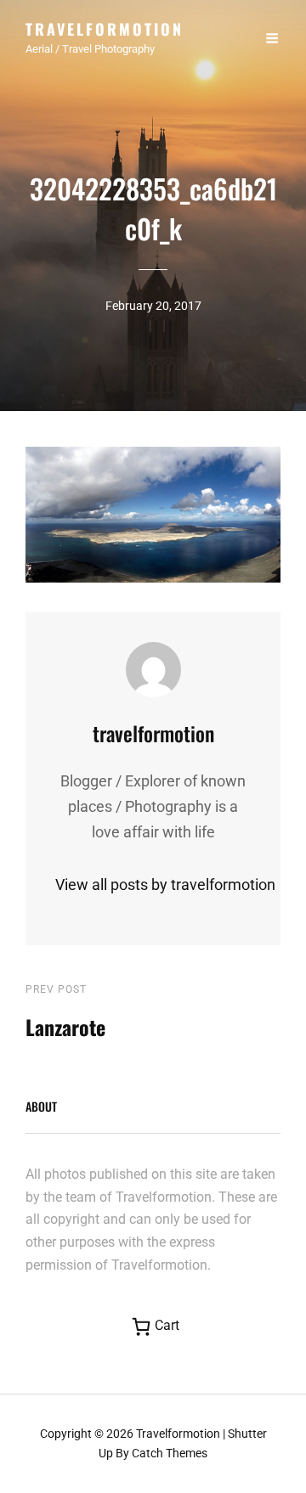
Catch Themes (169, 1453)
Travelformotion (105, 29)
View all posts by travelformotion (153, 884)
